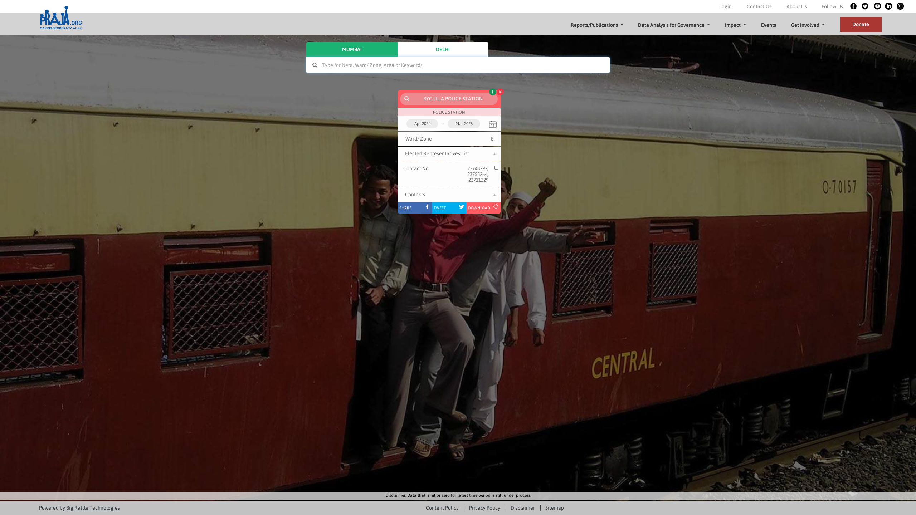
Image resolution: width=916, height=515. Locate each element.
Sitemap (554, 508)
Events (768, 25)
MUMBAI (352, 49)
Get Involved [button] (805, 25)
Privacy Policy (484, 508)
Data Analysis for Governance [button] (671, 25)
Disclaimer (523, 508)
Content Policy (442, 508)
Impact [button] (733, 25)
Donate (860, 24)
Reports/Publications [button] (594, 25)
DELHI (443, 49)
